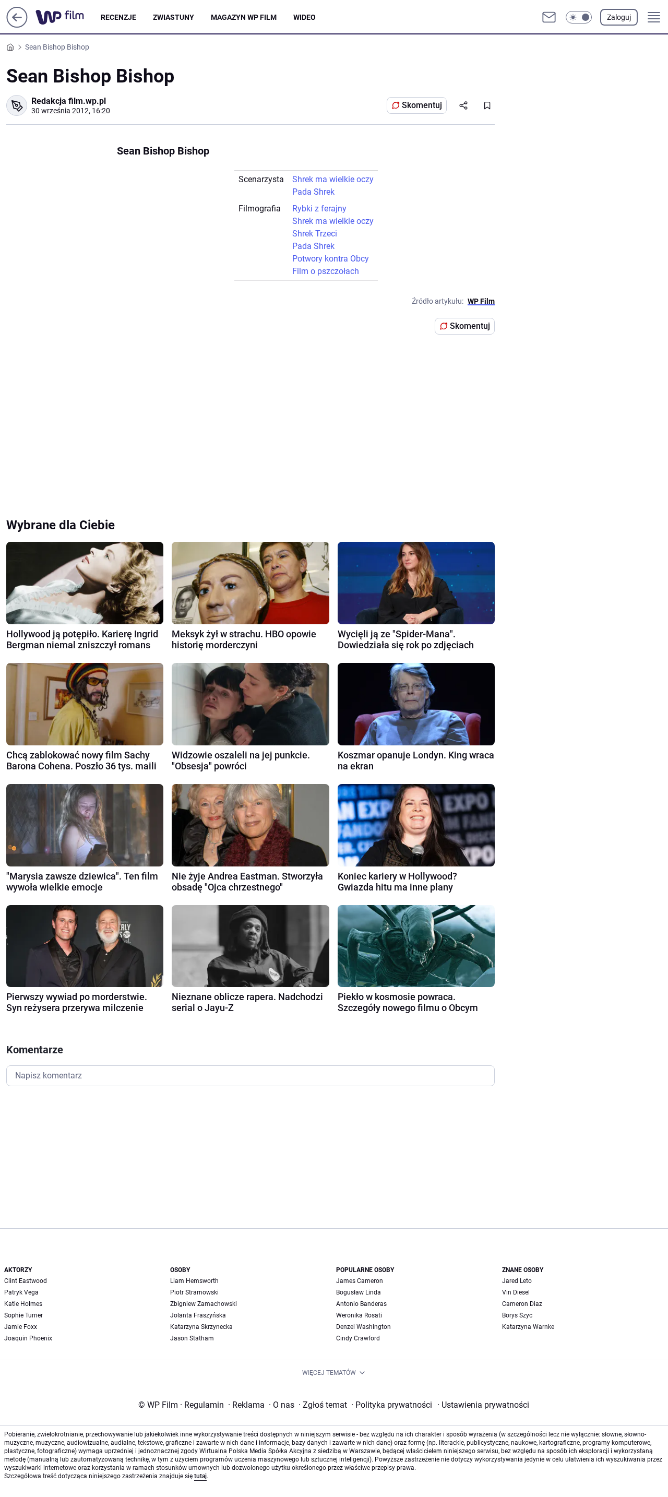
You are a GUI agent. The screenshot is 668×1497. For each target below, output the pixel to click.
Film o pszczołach (325, 271)
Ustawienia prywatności (483, 1405)
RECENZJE (118, 17)
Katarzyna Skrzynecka (201, 1326)
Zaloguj (619, 17)
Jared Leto (517, 1281)
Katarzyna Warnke (528, 1326)
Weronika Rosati (359, 1315)
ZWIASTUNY (173, 17)
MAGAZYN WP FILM (244, 17)
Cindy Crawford (358, 1338)
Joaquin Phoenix (28, 1338)
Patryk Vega (21, 1292)
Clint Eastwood (25, 1281)
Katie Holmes (23, 1304)
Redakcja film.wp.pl (68, 101)
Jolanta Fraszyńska (198, 1315)
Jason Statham (192, 1338)
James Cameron (359, 1281)
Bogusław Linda (358, 1292)
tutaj (200, 1476)
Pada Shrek (313, 192)
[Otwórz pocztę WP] (549, 17)
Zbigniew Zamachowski (203, 1304)
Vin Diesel (516, 1292)
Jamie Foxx (20, 1326)
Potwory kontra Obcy (330, 259)
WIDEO (304, 17)
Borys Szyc (517, 1315)
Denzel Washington (363, 1326)
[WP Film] (68, 17)
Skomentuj (422, 105)
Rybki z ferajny (319, 208)
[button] (579, 17)
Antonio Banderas (361, 1304)
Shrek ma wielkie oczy (333, 179)
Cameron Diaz (522, 1304)
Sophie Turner (23, 1315)
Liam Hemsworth (194, 1281)
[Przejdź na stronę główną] (17, 25)
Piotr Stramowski (194, 1292)
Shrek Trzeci (314, 234)
